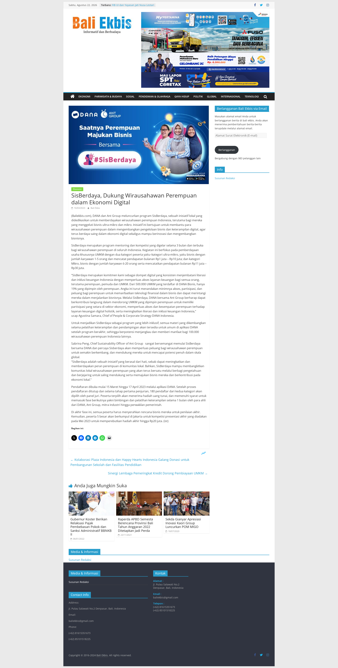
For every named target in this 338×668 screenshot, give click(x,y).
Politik (198, 96)
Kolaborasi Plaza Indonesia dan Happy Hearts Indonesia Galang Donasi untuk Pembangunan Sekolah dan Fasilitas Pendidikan (129, 462)
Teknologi (252, 96)
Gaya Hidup (181, 96)
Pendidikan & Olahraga (154, 96)
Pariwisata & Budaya (108, 96)
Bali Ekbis (95, 207)
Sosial (130, 96)
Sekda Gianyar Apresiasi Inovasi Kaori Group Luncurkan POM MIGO (183, 523)
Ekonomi (84, 96)
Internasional (230, 96)
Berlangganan (226, 149)
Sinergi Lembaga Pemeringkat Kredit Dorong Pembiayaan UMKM (158, 473)
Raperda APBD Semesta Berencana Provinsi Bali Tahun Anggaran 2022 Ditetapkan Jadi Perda (135, 525)
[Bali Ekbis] (72, 96)
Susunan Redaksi (225, 178)
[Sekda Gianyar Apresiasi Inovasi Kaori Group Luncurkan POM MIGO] (186, 494)
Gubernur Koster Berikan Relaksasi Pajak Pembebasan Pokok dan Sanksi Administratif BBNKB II (91, 526)
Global (212, 96)
